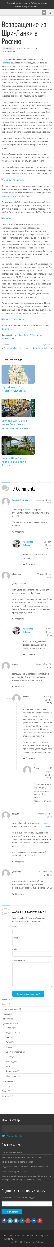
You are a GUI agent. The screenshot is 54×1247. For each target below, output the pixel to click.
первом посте (9, 196)
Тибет (8, 1066)
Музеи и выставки (10, 1009)
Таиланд (10, 1061)
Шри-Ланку (7, 328)
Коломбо (6, 62)
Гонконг (9, 1027)
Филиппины (11, 1071)
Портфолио (28, 1235)
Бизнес (5, 999)
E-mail (16, 937)
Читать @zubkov (15, 1136)
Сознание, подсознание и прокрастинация (21, 1157)
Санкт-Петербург (14, 1051)
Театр (4, 1091)
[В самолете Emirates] (13, 179)
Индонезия (11, 1032)
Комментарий (18, 960)
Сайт (14, 949)
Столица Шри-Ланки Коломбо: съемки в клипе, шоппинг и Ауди (15, 347)
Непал (9, 1037)
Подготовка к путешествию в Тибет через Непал (25, 1166)
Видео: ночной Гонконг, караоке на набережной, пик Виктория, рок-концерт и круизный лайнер (26, 1178)
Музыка (5, 1013)
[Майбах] (6, 218)
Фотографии (42, 1235)
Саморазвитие (8, 1081)
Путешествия (8, 1023)
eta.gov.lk (45, 826)
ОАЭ (8, 1042)
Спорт (4, 1086)
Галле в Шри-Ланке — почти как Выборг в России (15, 461)
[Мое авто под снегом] (13, 319)
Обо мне (8, 1235)
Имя (15, 926)
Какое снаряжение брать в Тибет (17, 1161)
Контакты (9, 1238)
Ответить (19, 531)
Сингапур (10, 1056)
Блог (17, 1235)
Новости (6, 1018)
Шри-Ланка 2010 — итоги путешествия (42, 347)
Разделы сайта (44, 13)
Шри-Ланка (8, 48)
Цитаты (5, 1096)
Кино (4, 1004)
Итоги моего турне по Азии (14, 1171)
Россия (9, 1047)
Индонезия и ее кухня (12, 1152)
